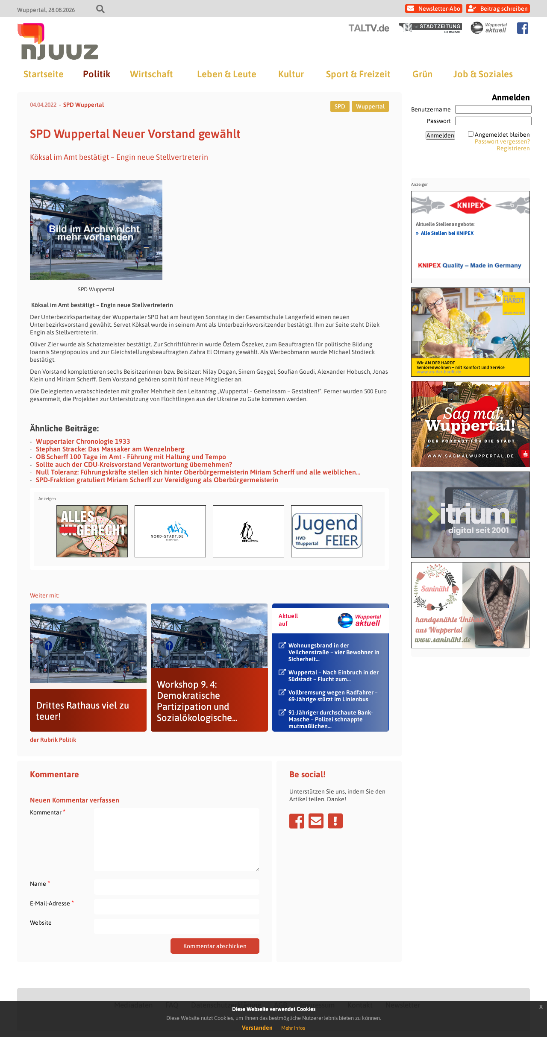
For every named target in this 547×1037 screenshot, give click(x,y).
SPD (340, 106)
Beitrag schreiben (504, 8)
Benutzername (431, 109)
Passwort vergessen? (502, 141)
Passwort (439, 120)
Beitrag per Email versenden (316, 820)
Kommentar (47, 812)
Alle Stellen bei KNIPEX (444, 232)
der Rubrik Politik (53, 739)
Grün (422, 73)
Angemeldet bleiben (502, 134)
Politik (96, 73)
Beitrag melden (335, 820)
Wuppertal (370, 106)
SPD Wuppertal (83, 104)
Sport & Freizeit (358, 73)
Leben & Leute (226, 73)
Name (40, 883)
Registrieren (513, 148)
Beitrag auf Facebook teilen (296, 820)
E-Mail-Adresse (52, 903)
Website (41, 922)
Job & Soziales (483, 73)
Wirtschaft (151, 73)
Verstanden (257, 1027)
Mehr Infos (293, 1028)
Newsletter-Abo (439, 8)
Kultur (291, 73)
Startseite (44, 73)
